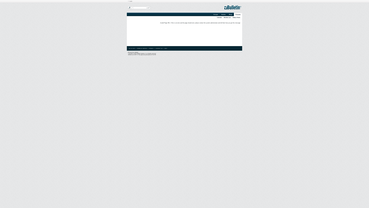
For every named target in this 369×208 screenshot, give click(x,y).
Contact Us (159, 48)
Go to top (132, 48)
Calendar (219, 17)
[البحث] (129, 7)
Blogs (230, 14)
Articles (223, 14)
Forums (238, 14)
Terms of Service (142, 48)
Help (165, 48)
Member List (227, 17)
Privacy (151, 48)
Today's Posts (236, 17)
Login (130, 1)
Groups (215, 14)
